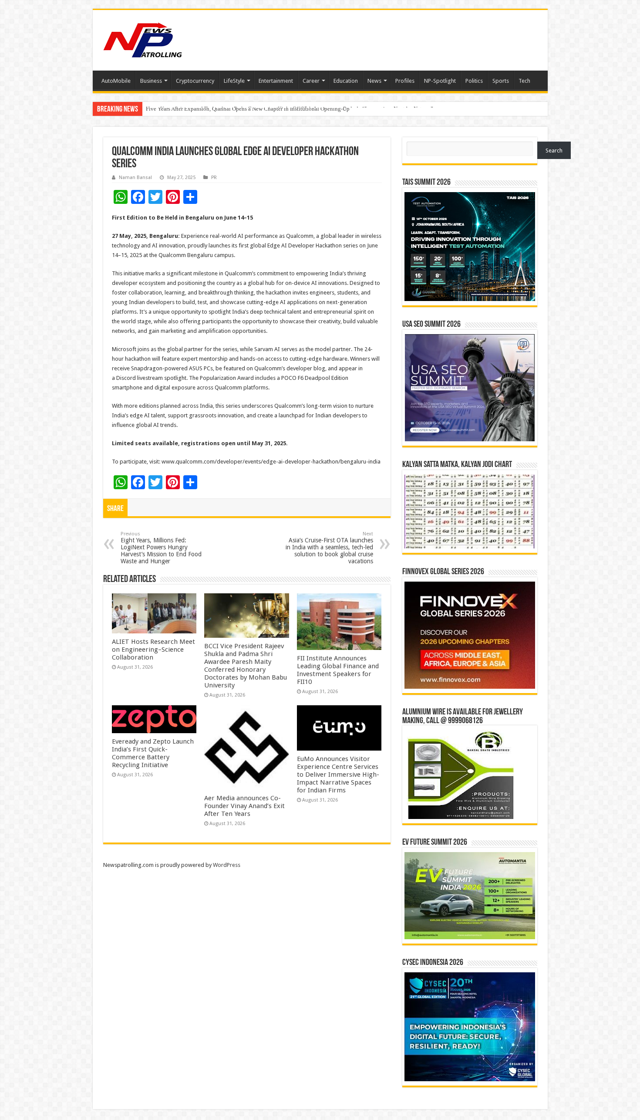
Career (311, 81)
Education (345, 81)
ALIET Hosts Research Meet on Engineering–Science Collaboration (153, 649)
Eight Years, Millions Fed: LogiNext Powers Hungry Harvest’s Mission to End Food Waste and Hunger (161, 548)
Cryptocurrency (195, 81)
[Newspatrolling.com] (142, 38)
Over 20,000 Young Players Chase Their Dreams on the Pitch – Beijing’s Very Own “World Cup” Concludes (272, 108)
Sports (500, 81)
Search (554, 150)
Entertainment (276, 81)
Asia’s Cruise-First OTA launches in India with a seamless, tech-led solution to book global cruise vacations (329, 548)
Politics (474, 81)
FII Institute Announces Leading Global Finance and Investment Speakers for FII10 (338, 670)
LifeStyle (234, 81)
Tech (524, 81)
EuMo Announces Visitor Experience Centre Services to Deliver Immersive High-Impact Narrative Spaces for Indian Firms (338, 774)
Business (151, 81)
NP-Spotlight (440, 81)
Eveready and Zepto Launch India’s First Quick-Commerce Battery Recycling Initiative (153, 753)
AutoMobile (116, 81)
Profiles (404, 81)
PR (214, 177)
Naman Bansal (135, 177)
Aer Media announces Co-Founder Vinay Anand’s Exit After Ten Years (244, 806)
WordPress (226, 865)
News (374, 81)
